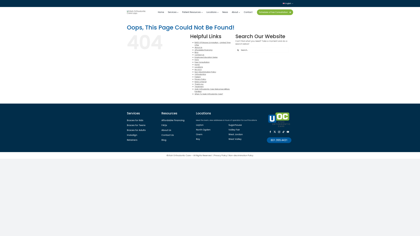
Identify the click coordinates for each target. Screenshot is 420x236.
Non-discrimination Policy (241, 155)
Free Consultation (202, 62)
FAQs (197, 59)
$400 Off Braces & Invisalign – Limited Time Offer (213, 43)
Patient (198, 77)
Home (197, 64)
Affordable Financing (203, 50)
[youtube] (288, 132)
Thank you (199, 84)
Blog (196, 52)
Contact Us (199, 55)
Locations (199, 67)
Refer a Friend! (200, 82)
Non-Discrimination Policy (205, 72)
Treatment (199, 86)
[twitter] (275, 132)
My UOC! (198, 69)
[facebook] (270, 132)
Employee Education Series (206, 57)
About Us (198, 47)
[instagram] (279, 132)
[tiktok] (283, 132)
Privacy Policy (200, 79)
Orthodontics (200, 74)
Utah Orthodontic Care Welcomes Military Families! (212, 90)
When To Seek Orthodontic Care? (209, 94)
